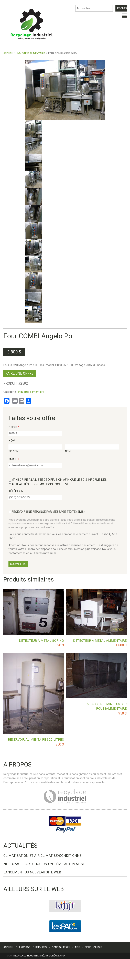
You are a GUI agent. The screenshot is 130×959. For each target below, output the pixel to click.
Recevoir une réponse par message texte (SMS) (48, 511)
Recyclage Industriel (26, 955)
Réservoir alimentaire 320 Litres (36, 739)
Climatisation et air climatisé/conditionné (42, 856)
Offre (13, 427)
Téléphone (16, 491)
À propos (24, 947)
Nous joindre (93, 947)
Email (13, 459)
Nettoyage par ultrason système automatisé (44, 864)
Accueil (8, 53)
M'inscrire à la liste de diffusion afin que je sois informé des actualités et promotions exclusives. (59, 482)
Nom (11, 440)
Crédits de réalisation (53, 955)
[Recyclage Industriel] (34, 22)
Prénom (14, 451)
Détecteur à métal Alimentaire (100, 640)
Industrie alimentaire (31, 53)
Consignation (61, 947)
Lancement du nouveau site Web (32, 872)
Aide (77, 947)
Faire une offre (20, 373)
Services (41, 947)
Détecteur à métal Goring (41, 640)
